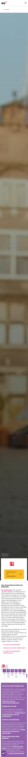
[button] (14, 574)
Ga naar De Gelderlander (11, 644)
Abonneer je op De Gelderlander (14, 648)
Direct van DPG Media (16, 753)
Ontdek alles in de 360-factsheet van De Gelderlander (13, 714)
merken (7, 9)
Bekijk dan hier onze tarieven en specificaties (13, 731)
